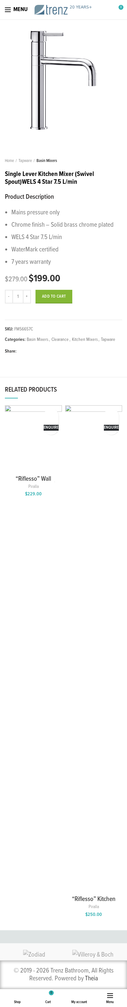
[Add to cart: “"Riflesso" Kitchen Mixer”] (111, 414)
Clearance (60, 339)
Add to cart (54, 296)
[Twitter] (30, 351)
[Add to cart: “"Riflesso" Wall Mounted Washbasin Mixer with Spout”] (51, 414)
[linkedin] (45, 351)
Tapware (25, 161)
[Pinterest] (37, 351)
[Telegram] (52, 351)
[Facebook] (22, 351)
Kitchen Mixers (85, 339)
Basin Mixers (46, 161)
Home (9, 161)
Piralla (33, 487)
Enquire (51, 427)
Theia (91, 978)
